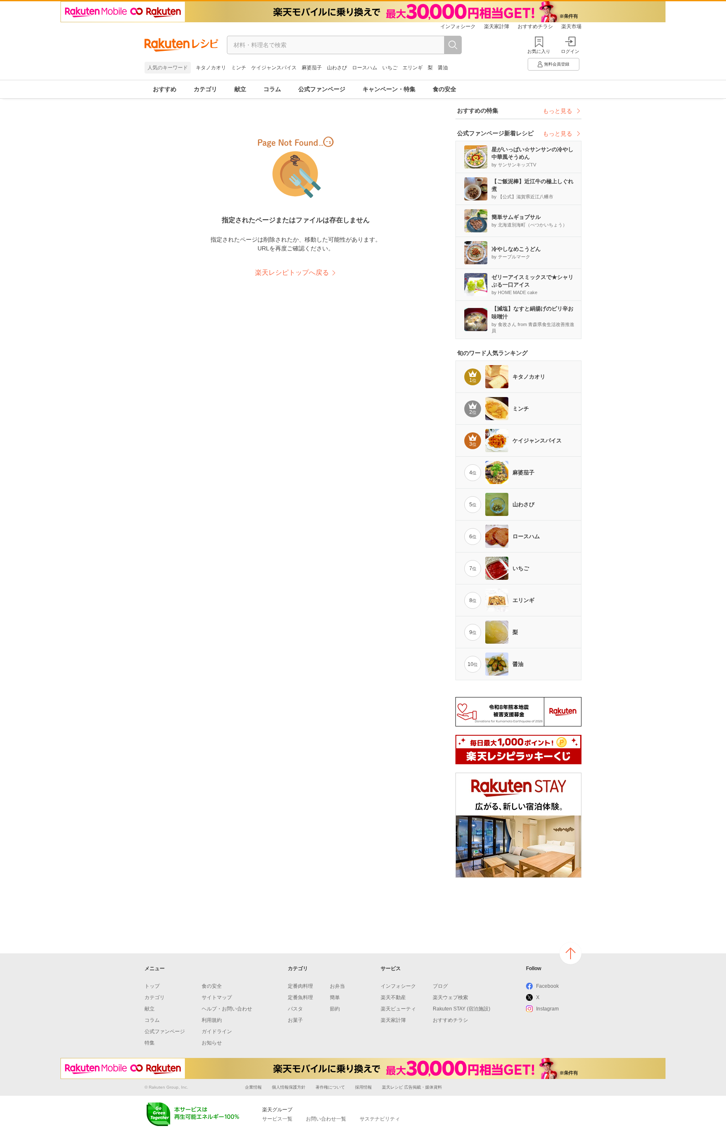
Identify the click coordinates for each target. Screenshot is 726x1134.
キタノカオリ (211, 68)
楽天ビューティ (398, 1009)
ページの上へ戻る (570, 953)
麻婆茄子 (312, 68)
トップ (152, 986)
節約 (335, 1009)
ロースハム (364, 68)
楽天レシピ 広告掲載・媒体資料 (412, 1087)
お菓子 (295, 1020)
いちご (389, 68)
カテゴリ (205, 89)
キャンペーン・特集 (389, 89)
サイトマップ (217, 997)
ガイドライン (217, 1031)
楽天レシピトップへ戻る (292, 272)
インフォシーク (458, 26)
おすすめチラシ (535, 26)
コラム (272, 89)
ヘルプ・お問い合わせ (227, 1009)
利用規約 (212, 1020)
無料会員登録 (556, 64)
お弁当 (337, 986)
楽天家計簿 (496, 26)
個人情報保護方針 (288, 1087)
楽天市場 (571, 26)
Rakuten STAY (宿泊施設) (461, 1009)
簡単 (335, 997)
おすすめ (164, 89)
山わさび (337, 68)
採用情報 (363, 1087)
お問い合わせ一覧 (326, 1119)
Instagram (547, 1009)
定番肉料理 (300, 986)
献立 (240, 89)
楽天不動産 (393, 997)
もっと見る (557, 111)
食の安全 (444, 89)
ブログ (440, 986)
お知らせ (212, 1043)
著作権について (330, 1087)
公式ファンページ (321, 89)
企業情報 (253, 1087)
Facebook (547, 986)
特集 (150, 1043)
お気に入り (538, 51)
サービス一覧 (277, 1119)
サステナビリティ (380, 1119)
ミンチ (238, 68)
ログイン (570, 51)
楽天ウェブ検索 (450, 997)
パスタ (295, 1009)
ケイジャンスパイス (274, 68)
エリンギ (412, 68)
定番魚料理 (300, 997)
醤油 (443, 68)
